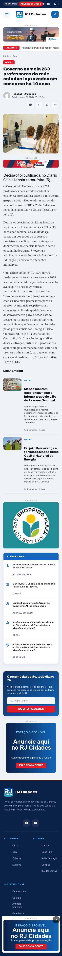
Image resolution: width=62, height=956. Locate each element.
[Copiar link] (55, 104)
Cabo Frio (46, 852)
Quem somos (19, 891)
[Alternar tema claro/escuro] (55, 4)
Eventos (16, 864)
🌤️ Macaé (12, 4)
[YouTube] (48, 3)
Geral (15, 56)
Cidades (16, 858)
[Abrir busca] (55, 14)
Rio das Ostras (49, 871)
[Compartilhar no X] (46, 104)
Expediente (18, 913)
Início (6, 56)
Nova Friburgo (49, 858)
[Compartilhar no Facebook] (38, 104)
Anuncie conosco (31, 4)
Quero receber (31, 708)
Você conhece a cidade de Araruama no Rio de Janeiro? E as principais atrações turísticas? (33, 647)
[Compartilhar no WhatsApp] (30, 104)
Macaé (45, 845)
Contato (16, 898)
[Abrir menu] (7, 14)
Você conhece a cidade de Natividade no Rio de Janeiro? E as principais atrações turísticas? (33, 625)
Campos (45, 864)
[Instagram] (43, 3)
